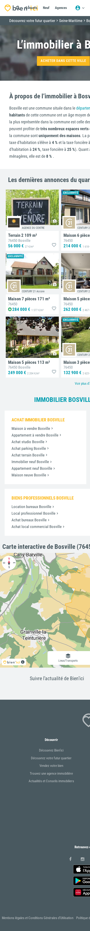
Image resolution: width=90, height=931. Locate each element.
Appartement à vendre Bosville (35, 435)
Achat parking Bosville (29, 448)
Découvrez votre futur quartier (51, 758)
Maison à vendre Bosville (31, 428)
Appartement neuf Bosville (32, 468)
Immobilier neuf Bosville (30, 461)
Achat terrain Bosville (28, 455)
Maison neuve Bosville (29, 475)
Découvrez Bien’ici (51, 750)
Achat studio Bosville (28, 441)
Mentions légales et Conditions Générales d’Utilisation (37, 918)
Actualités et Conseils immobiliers (51, 781)
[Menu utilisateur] (80, 8)
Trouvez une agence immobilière (51, 773)
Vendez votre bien (51, 766)
